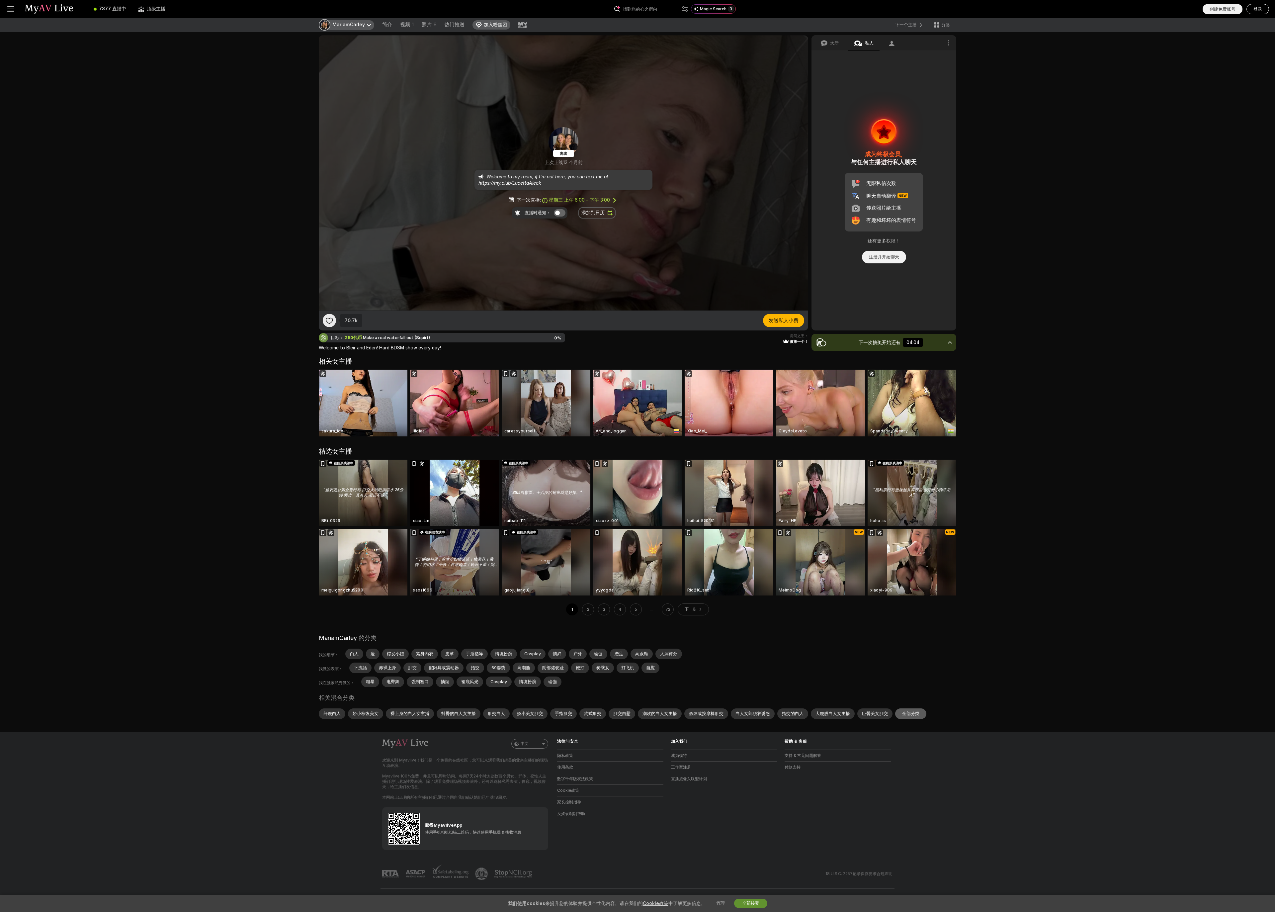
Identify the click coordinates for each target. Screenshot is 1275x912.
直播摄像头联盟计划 (689, 778)
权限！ (893, 240)
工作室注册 (681, 767)
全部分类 (910, 713)
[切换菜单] (10, 9)
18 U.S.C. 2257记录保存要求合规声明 (858, 873)
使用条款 (565, 767)
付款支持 (793, 767)
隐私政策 (565, 755)
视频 (407, 25)
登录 (1257, 9)
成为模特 (679, 755)
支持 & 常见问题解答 (803, 755)
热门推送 (455, 25)
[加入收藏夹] (329, 320)
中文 (525, 743)
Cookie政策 (568, 790)
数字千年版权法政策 (575, 778)
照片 (429, 25)
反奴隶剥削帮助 (571, 813)
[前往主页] (54, 9)
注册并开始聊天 (884, 256)
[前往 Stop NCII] (514, 874)
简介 (387, 25)
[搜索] (685, 9)
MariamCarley (338, 637)
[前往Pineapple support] (482, 873)
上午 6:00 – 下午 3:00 (579, 200)
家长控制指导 (569, 802)
